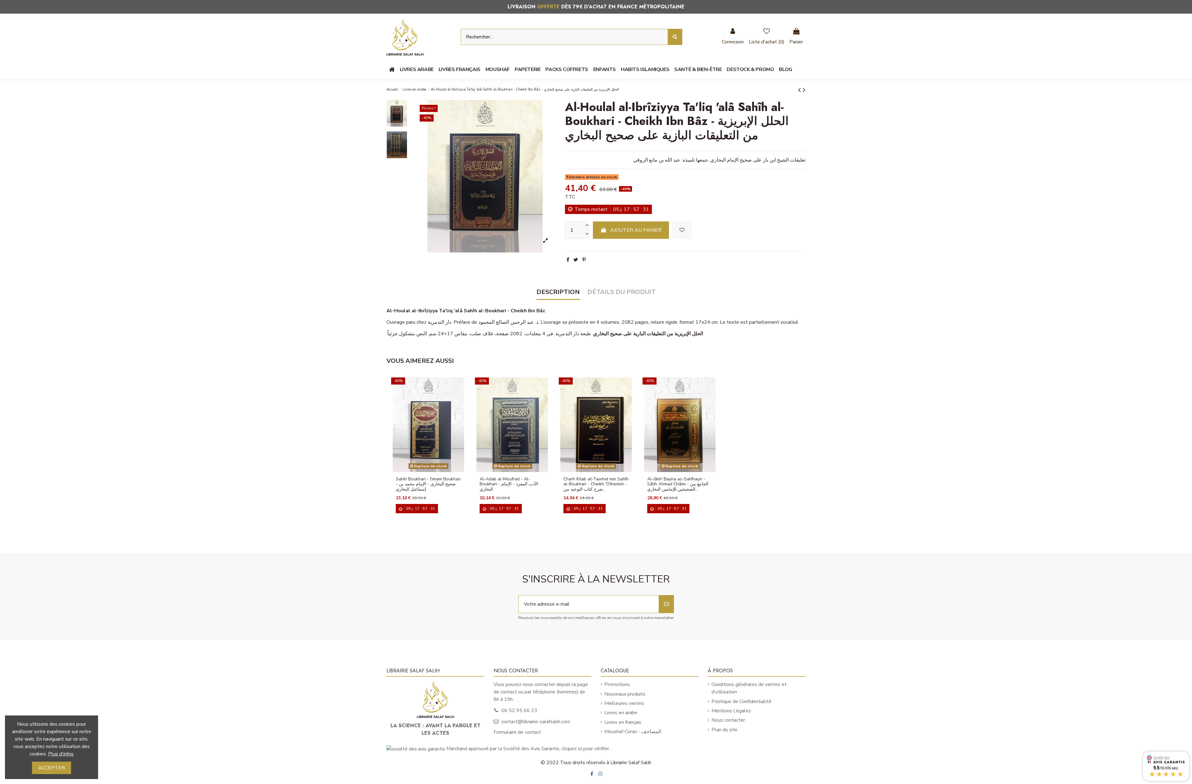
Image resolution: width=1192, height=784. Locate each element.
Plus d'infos (61, 754)
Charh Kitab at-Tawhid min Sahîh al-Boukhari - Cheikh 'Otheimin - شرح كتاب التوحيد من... (596, 484)
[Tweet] (575, 259)
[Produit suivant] (804, 90)
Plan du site (724, 729)
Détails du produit (621, 292)
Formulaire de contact (517, 732)
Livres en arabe (620, 712)
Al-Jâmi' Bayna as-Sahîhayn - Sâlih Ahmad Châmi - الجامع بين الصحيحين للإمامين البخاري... (677, 484)
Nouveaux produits (624, 694)
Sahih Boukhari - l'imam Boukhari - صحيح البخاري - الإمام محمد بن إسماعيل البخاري (428, 484)
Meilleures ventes (624, 703)
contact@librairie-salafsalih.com (535, 721)
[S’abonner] (666, 604)
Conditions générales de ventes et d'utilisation (749, 688)
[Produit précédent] (800, 90)
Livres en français (622, 722)
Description (558, 292)
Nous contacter (728, 720)
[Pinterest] (584, 259)
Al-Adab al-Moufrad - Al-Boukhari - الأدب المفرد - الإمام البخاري (509, 484)
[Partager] (568, 259)
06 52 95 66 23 (519, 710)
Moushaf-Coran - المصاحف (632, 731)
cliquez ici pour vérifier (585, 748)
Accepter (51, 767)
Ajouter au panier (635, 230)
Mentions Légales (731, 710)
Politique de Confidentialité (741, 701)
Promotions (617, 684)
